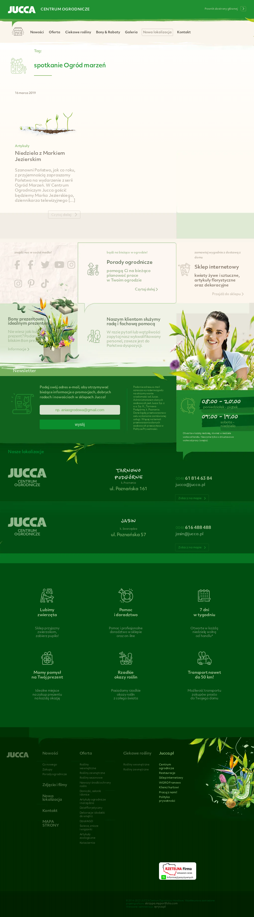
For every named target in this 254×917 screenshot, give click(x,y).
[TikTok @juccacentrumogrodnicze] (45, 284)
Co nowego (49, 764)
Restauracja (167, 773)
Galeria (131, 32)
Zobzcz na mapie (190, 498)
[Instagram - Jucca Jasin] (18, 284)
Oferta (54, 32)
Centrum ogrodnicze (65, 9)
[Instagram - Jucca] (71, 265)
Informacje (17, 349)
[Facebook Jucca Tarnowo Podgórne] (17, 265)
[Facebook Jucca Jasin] (30, 265)
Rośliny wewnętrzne (136, 764)
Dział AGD (86, 821)
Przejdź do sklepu (226, 294)
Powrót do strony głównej (221, 9)
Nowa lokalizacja (157, 32)
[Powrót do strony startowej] (22, 10)
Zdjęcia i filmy (54, 785)
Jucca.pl (166, 754)
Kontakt (184, 32)
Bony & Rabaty (108, 32)
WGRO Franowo (170, 783)
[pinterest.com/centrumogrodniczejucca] (31, 284)
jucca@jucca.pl (190, 485)
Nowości (37, 32)
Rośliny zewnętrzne (92, 773)
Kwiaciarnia (87, 843)
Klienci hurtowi (169, 787)
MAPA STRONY (50, 823)
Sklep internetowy (171, 778)
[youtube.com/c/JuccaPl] (59, 265)
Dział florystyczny (91, 808)
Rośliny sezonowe (91, 778)
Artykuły (22, 146)
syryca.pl (160, 907)
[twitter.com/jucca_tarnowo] (45, 265)
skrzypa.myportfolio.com (161, 903)
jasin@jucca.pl (189, 534)
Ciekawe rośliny (78, 32)
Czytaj (61, 215)
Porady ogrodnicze (54, 774)
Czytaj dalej (145, 289)
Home (18, 32)
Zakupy (47, 769)
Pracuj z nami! (168, 792)
